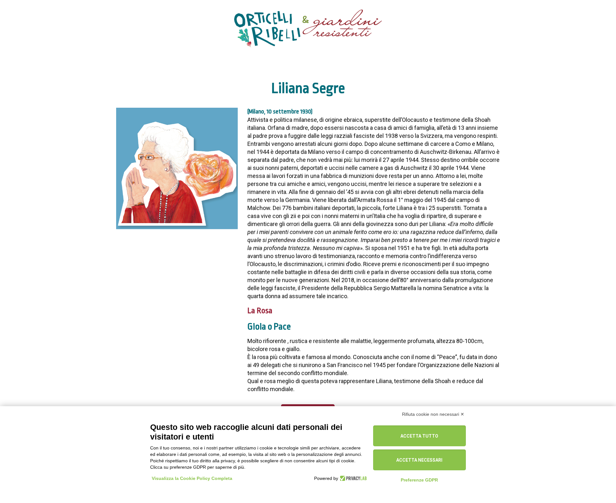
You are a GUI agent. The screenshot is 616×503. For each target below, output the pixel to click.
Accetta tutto (419, 436)
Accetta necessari (419, 460)
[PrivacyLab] (352, 478)
